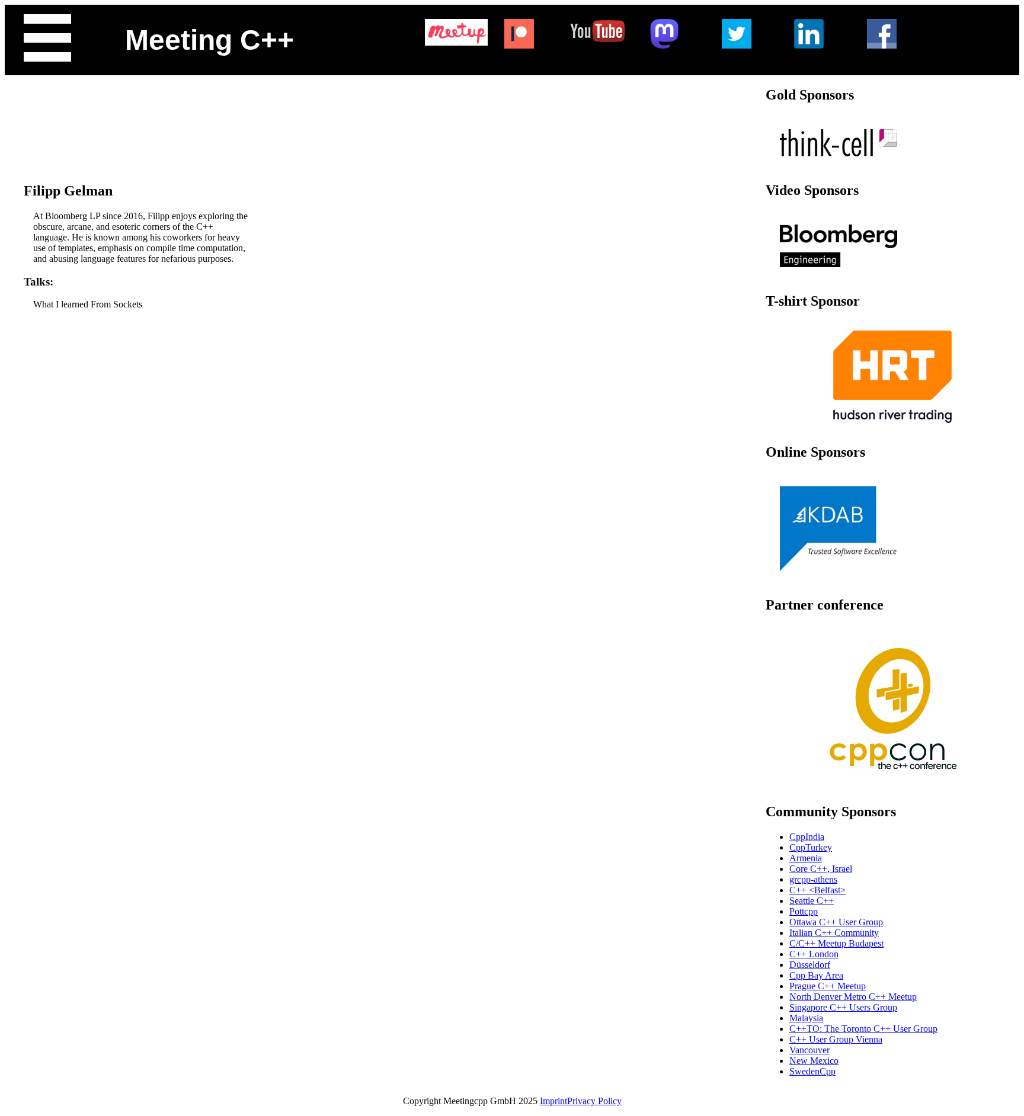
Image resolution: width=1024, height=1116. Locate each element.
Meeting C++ (209, 40)
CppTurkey (810, 847)
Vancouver (809, 1050)
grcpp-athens (813, 879)
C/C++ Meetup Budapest (836, 943)
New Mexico (814, 1061)
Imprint (553, 1101)
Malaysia (806, 1018)
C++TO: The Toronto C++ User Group (863, 1029)
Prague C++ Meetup (827, 986)
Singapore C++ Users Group (843, 1007)
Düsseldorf (809, 965)
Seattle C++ (811, 901)
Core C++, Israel (820, 869)
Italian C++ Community (834, 933)
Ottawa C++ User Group (836, 922)
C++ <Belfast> (817, 890)
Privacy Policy (594, 1101)
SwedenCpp (812, 1071)
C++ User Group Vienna (835, 1039)
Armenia (805, 858)
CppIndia (806, 837)
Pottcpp (803, 911)
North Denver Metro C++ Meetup (853, 997)
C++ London (814, 954)
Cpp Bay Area (816, 975)
